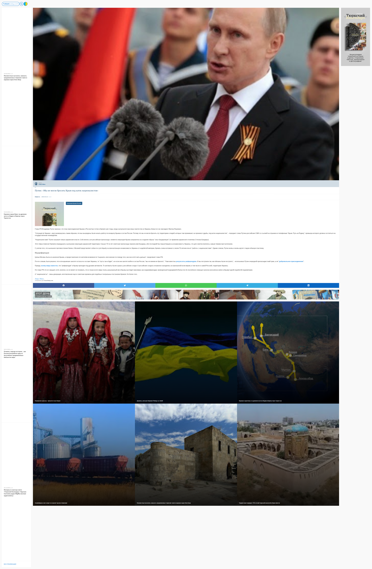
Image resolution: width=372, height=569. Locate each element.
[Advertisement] (355, 95)
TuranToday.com (48, 280)
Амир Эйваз (39, 278)
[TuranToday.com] (10, 4)
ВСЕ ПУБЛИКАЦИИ (10, 564)
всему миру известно (49, 266)
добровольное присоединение (291, 261)
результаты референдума (186, 261)
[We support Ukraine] (26, 4)
